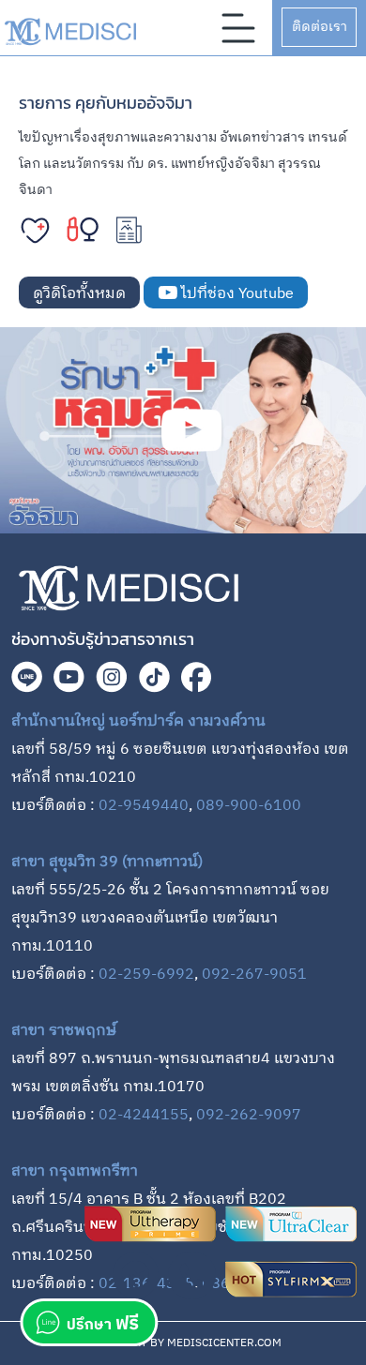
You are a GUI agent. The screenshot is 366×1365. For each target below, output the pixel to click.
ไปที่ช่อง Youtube (235, 294)
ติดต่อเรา (319, 27)
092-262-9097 (248, 1115)
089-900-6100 (248, 805)
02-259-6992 (146, 974)
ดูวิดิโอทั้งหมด (79, 294)
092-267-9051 (254, 974)
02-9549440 (144, 805)
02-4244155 (144, 1115)
